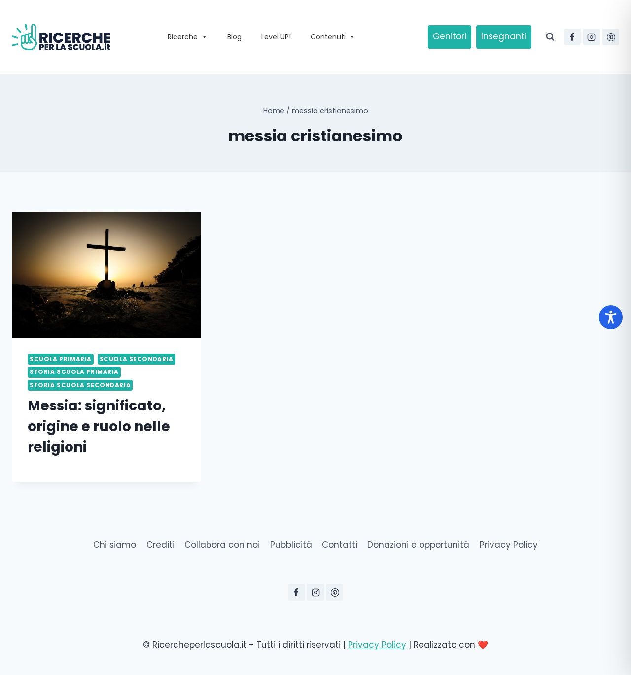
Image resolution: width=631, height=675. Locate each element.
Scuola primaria (61, 359)
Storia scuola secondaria (80, 385)
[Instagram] (591, 37)
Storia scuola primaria (74, 372)
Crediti (160, 545)
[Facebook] (572, 37)
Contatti (339, 545)
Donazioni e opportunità (418, 545)
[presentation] (106, 275)
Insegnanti (503, 36)
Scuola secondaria (137, 359)
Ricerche (183, 37)
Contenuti (328, 37)
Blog (234, 37)
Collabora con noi (222, 545)
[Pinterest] (610, 37)
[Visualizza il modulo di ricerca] (550, 37)
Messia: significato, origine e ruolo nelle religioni (99, 426)
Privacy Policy (509, 545)
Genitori (449, 36)
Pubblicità (291, 545)
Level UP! (276, 37)
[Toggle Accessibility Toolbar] (611, 317)
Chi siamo (114, 545)
